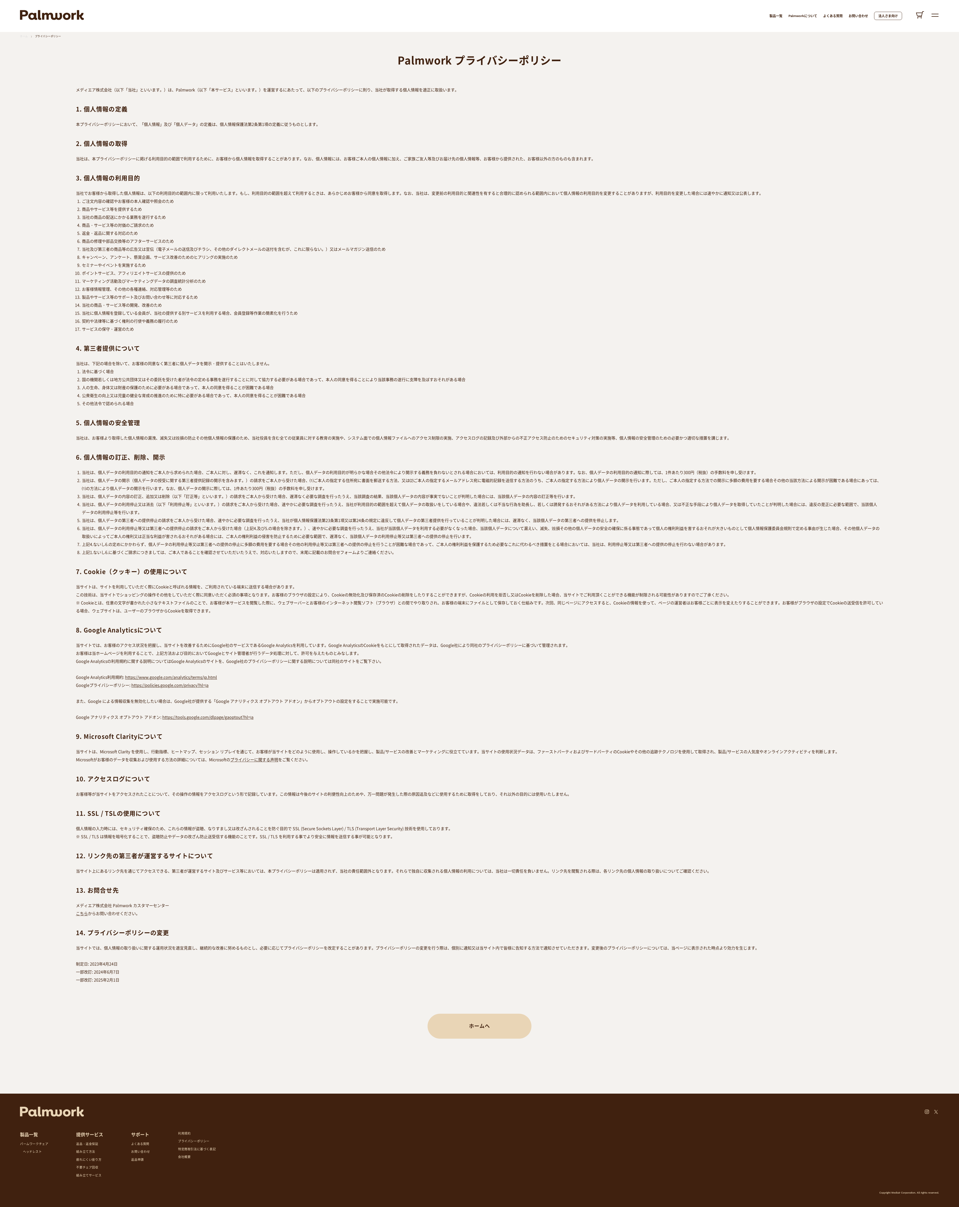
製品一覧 (775, 16)
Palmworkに (802, 16)
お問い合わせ (858, 16)
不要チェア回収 (87, 1167)
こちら (82, 913)
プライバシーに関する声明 (254, 759)
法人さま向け (888, 16)
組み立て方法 (85, 1152)
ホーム (24, 36)
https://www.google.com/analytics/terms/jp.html (171, 677)
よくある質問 (833, 16)
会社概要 (184, 1157)
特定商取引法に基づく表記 (197, 1149)
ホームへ (479, 1026)
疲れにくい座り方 (88, 1160)
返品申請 (137, 1160)
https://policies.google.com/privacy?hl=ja (170, 685)
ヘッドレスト (32, 1152)
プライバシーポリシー (48, 36)
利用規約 (184, 1133)
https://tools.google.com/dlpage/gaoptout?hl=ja (207, 717)
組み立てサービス (88, 1175)
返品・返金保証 (87, 1144)
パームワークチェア (34, 1144)
